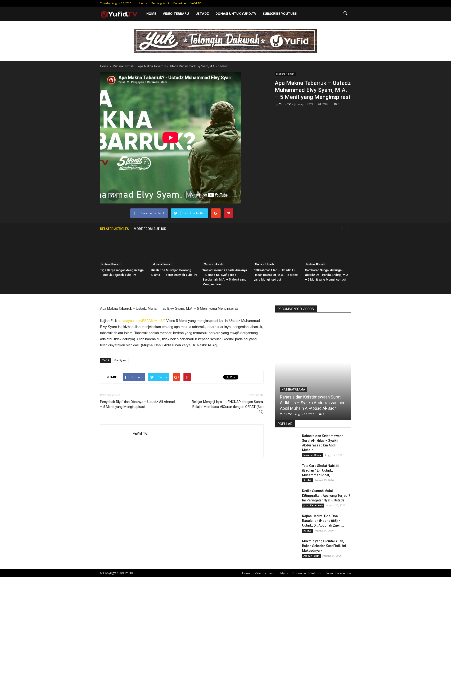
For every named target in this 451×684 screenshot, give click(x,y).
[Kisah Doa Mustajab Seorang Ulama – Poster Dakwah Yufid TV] (174, 250)
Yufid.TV (286, 414)
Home (143, 3)
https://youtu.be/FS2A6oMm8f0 (141, 321)
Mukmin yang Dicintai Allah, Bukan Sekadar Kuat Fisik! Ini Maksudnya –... (324, 545)
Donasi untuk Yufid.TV (187, 3)
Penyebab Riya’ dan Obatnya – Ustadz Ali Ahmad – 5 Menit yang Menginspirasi (137, 404)
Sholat (307, 480)
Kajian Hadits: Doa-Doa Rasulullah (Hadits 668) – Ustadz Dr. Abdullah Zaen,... (323, 520)
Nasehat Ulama (293, 389)
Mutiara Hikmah (285, 73)
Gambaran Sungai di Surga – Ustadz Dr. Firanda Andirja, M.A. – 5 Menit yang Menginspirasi (327, 274)
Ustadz (202, 13)
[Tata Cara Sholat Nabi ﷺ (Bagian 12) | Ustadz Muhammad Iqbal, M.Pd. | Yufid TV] (286, 471)
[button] (345, 13)
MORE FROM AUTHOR (150, 229)
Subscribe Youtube (280, 13)
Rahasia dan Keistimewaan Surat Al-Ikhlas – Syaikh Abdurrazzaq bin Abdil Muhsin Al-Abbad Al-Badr (312, 403)
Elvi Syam (120, 360)
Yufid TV (285, 104)
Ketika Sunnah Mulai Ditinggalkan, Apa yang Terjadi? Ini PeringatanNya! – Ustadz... (326, 495)
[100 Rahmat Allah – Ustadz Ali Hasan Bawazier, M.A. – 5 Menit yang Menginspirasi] (277, 250)
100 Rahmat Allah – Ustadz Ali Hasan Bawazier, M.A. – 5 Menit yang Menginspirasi (276, 274)
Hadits (307, 530)
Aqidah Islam (311, 555)
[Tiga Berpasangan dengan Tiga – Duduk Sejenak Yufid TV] (123, 250)
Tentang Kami (160, 3)
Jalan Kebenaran (313, 505)
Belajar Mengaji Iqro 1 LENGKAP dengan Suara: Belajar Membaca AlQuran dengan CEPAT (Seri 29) (228, 407)
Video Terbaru (176, 13)
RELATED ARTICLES (114, 229)
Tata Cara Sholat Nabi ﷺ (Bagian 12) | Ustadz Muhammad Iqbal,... (320, 470)
